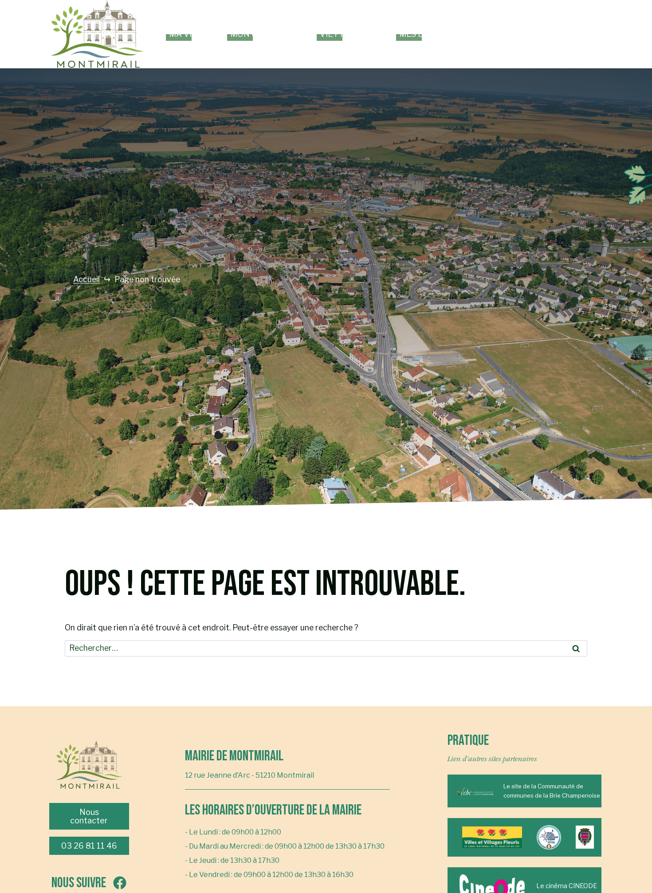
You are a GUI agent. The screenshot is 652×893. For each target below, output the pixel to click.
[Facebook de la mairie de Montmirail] (550, 34)
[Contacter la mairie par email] (572, 34)
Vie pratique (347, 34)
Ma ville (187, 34)
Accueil (86, 279)
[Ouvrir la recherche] (594, 34)
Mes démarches (433, 34)
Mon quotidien (263, 34)
